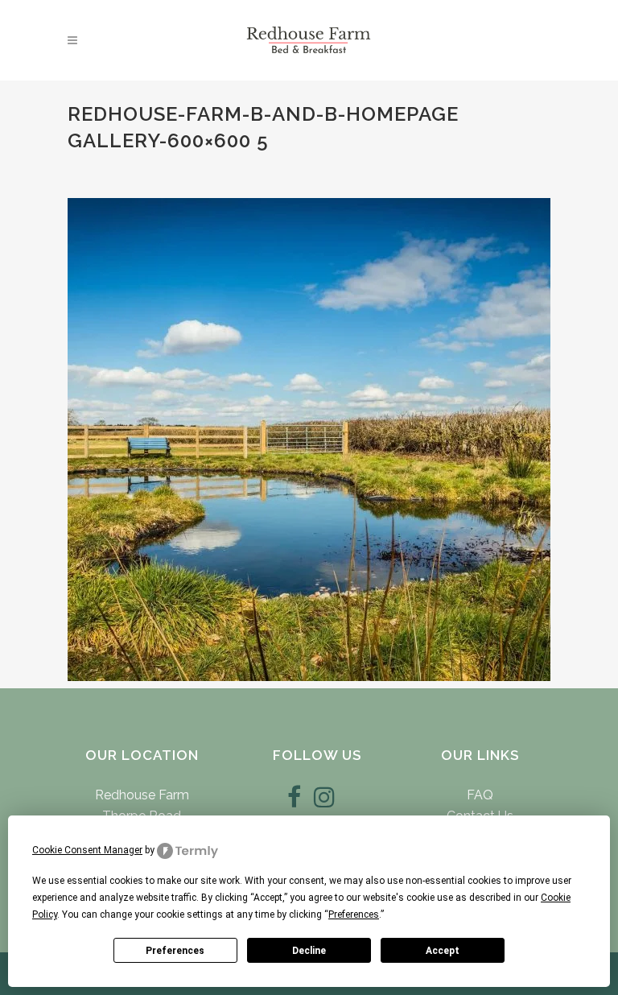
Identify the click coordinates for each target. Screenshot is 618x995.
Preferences (175, 950)
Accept (442, 950)
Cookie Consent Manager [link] (87, 850)
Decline (309, 950)
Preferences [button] (353, 914)
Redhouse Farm (142, 795)
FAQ (480, 795)
